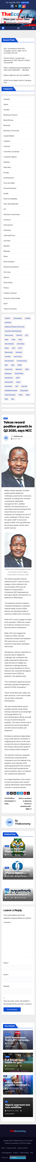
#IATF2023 (8, 322)
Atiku (20, 339)
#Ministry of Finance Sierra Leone (14, 327)
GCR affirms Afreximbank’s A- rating (10, 800)
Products (15, 1152)
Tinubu (20, 395)
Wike (12, 399)
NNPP (18, 378)
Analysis (7, 99)
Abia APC (19, 335)
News (6, 256)
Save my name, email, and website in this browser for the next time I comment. (18, 1002)
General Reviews (10, 188)
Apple (6, 339)
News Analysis (9, 261)
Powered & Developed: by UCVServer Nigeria (18, 1143)
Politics (6, 288)
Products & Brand (10, 293)
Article (6, 104)
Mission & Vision (23, 1148)
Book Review (8, 120)
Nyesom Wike (9, 382)
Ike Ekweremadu (22, 361)
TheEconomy (18, 436)
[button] (33, 28)
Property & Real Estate (12, 298)
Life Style (7, 241)
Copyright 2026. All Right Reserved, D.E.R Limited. (18, 1140)
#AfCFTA (7, 318)
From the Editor (9, 183)
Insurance (7, 220)
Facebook (7, 356)
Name (6, 963)
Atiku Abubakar (9, 344)
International (8, 225)
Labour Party (8, 369)
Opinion (6, 277)
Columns (7, 146)
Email (6, 974)
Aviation (7, 110)
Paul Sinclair (8, 386)
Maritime (7, 246)
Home (3, 1148)
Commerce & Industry (11, 151)
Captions (7, 141)
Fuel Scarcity (18, 356)
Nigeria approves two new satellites (17, 75)
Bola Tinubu (20, 344)
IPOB (12, 365)
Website (6, 986)
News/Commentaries (11, 267)
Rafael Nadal (24, 390)
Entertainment (9, 178)
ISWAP (20, 365)
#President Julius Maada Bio (13, 331)
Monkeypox (8, 373)
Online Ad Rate (24, 1152)
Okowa (18, 382)
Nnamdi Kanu (9, 378)
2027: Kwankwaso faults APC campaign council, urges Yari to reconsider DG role (15, 51)
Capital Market (9, 136)
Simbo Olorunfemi (10, 395)
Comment (7, 922)
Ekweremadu (8, 352)
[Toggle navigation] (18, 28)
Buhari (7, 348)
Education (7, 167)
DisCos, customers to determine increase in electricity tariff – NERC (25, 803)
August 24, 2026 (13, 1043)
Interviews (7, 230)
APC (26, 335)
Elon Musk (19, 352)
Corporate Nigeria (10, 157)
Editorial (7, 162)
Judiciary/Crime (9, 235)
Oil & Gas (7, 272)
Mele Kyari (19, 369)
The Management (7, 1152)
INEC (6, 365)
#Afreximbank (18, 318)
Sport (6, 303)
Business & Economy (11, 130)
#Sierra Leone (9, 335)
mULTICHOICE (19, 373)
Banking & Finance (11, 115)
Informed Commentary (12, 214)
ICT (5, 209)
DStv (13, 348)
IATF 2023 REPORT (11, 204)
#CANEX (27, 318)
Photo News (8, 282)
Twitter (28, 395)
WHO (6, 399)
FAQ (31, 1152)
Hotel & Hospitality (10, 199)
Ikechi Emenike (9, 361)
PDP (17, 386)
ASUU (13, 339)
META (27, 369)
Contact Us (5, 1157)
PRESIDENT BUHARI (11, 390)
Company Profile (11, 1148)
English (14, 1157)
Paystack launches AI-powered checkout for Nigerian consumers (18, 894)
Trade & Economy (10, 309)
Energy (6, 172)
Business (7, 125)
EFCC (20, 348)
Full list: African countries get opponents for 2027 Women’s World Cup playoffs (17, 60)
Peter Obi (24, 386)
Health (6, 193)
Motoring (7, 251)
